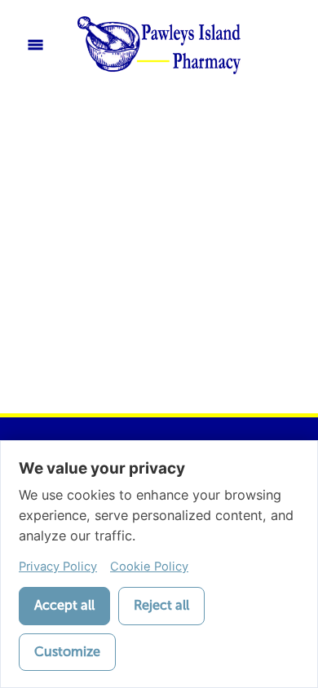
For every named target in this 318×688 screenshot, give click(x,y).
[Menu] (35, 45)
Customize (67, 652)
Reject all (161, 605)
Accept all (64, 605)
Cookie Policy (149, 566)
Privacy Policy (58, 566)
